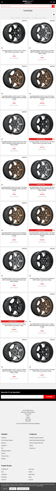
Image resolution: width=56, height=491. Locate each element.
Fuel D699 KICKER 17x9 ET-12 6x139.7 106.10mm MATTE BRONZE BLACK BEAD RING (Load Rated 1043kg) (14, 189)
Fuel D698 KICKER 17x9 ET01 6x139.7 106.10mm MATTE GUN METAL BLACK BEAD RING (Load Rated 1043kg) (14, 143)
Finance (3, 453)
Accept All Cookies (23, 488)
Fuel (2, 472)
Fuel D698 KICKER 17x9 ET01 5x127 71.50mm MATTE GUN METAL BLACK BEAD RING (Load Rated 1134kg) (42, 52)
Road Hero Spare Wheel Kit (36, 443)
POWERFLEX (4, 469)
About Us (3, 443)
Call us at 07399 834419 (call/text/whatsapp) (28, 423)
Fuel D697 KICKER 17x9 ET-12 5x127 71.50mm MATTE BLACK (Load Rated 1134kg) (14, 324)
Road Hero (31, 469)
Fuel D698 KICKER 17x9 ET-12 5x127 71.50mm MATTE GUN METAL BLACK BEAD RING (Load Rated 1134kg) (14, 371)
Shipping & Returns (6, 450)
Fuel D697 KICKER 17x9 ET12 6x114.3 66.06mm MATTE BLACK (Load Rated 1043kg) (42, 279)
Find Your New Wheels (7, 440)
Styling (31, 445)
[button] (53, 14)
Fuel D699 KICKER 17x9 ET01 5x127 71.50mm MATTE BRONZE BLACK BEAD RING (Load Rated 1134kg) (42, 325)
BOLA (30, 477)
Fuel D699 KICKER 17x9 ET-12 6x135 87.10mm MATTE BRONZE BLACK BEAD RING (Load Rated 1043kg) (42, 98)
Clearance (3, 437)
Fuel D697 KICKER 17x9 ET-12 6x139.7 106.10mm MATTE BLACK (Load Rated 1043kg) (42, 370)
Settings (5, 488)
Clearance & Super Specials (36, 437)
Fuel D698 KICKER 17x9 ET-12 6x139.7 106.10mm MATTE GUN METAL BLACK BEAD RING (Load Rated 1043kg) (42, 189)
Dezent (30, 472)
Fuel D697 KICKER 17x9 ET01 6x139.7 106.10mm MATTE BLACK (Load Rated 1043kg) (42, 142)
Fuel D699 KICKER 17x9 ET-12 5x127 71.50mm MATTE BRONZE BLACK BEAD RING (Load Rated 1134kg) (14, 98)
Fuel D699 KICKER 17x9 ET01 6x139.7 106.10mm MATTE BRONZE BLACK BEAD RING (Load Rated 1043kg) (42, 234)
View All (31, 479)
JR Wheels (4, 474)
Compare (2, 48)
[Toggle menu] (2, 2)
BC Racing (3, 477)
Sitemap (3, 458)
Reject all (12, 488)
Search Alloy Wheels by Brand (37, 440)
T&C (2, 448)
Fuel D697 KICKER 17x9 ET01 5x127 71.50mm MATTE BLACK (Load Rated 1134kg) (14, 51)
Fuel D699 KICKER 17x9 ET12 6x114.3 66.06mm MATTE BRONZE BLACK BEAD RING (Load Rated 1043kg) (14, 234)
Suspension (32, 448)
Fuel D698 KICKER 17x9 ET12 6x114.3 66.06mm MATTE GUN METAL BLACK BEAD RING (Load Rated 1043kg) (14, 280)
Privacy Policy (5, 456)
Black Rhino (31, 474)
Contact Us (4, 445)
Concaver (3, 479)
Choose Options (41, 139)
